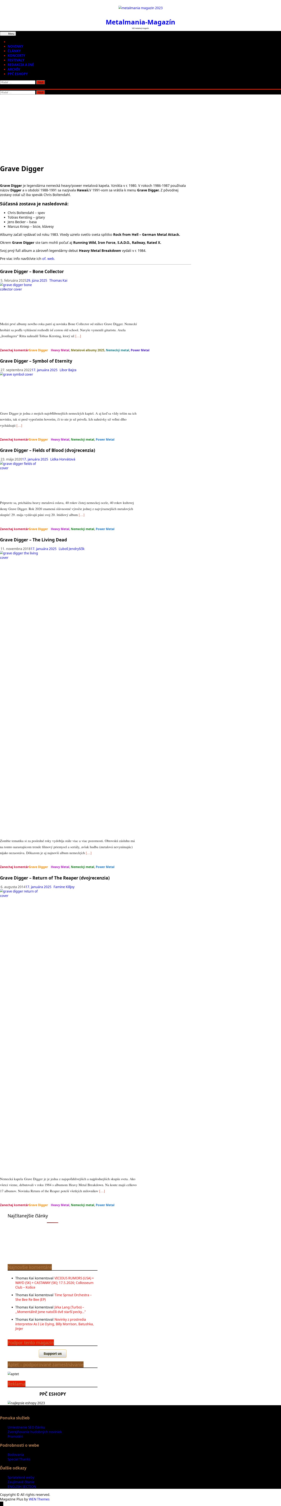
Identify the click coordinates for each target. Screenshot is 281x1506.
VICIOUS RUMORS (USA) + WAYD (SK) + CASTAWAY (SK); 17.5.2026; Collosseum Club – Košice (54, 1283)
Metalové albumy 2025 (87, 350)
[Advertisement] (140, 123)
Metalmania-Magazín (140, 21)
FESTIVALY (16, 60)
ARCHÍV (14, 69)
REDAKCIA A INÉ (21, 65)
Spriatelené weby (21, 1477)
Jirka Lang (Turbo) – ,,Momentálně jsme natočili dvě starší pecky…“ (50, 1309)
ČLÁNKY (14, 51)
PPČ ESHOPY (18, 74)
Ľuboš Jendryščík (71, 549)
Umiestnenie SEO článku (26, 1427)
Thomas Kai (58, 280)
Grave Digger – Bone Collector (32, 271)
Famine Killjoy (64, 887)
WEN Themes (39, 1499)
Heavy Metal (60, 350)
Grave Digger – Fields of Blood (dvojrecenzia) (47, 450)
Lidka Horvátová (62, 459)
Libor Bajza (68, 370)
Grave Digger (38, 350)
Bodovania (16, 1454)
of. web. (48, 258)
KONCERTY (16, 55)
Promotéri (15, 1436)
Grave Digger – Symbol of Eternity (36, 361)
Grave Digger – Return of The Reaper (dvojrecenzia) (55, 878)
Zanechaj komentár (14, 350)
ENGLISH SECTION (22, 1486)
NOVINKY (15, 46)
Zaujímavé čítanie (21, 1482)
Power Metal (140, 350)
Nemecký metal (117, 350)
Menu (10, 33)
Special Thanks (19, 1459)
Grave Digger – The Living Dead (33, 540)
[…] (78, 336)
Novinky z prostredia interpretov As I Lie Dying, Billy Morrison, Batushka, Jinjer (54, 1324)
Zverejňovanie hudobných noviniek (35, 1432)
